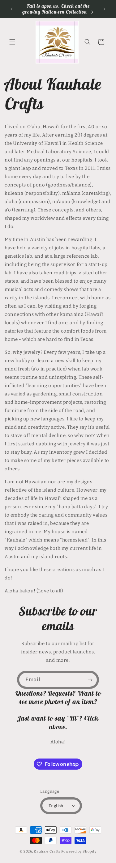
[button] (12, 42)
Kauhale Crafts (47, 851)
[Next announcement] (104, 9)
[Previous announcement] (11, 9)
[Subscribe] (90, 680)
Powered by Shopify (79, 851)
